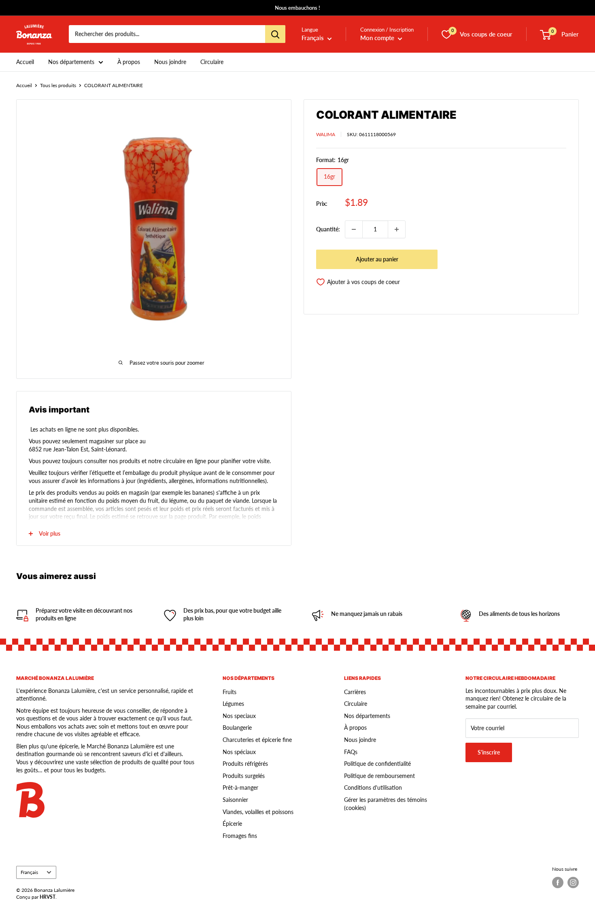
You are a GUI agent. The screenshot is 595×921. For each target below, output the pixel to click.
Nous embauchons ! (297, 7)
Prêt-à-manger (240, 787)
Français (29, 872)
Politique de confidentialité (377, 763)
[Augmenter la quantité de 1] (396, 229)
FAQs (350, 751)
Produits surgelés (244, 775)
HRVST (47, 897)
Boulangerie (237, 727)
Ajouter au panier (377, 259)
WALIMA (325, 134)
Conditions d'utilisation (373, 787)
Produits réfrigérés (245, 763)
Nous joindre (170, 61)
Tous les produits (58, 85)
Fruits (229, 691)
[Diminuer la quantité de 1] (353, 229)
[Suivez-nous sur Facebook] (557, 882)
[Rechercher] (275, 34)
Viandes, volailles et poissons (258, 811)
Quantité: (328, 229)
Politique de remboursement (379, 775)
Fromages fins (240, 835)
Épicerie (232, 823)
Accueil (25, 61)
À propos (128, 61)
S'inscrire (489, 752)
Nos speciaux (239, 715)
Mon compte (378, 38)
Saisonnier (235, 799)
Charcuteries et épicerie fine (257, 739)
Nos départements (71, 61)
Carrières (355, 691)
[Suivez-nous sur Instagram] (573, 882)
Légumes (233, 703)
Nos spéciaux (239, 751)
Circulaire (211, 61)
